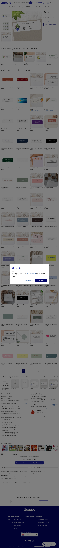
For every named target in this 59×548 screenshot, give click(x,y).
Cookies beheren (29, 280)
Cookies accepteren (41, 280)
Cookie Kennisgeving (31, 273)
